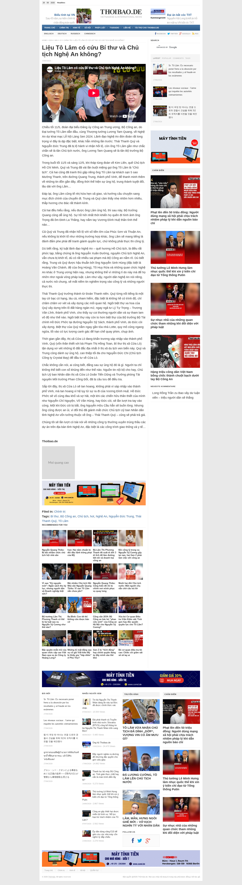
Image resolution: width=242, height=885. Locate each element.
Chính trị (64, 28)
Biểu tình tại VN (64, 14)
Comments (178, 58)
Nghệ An (101, 516)
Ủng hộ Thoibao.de (73, 3)
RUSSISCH (75, 34)
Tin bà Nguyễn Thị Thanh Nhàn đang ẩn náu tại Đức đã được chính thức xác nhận (100, 704)
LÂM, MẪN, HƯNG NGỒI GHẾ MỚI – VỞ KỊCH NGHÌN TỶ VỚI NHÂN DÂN (141, 822)
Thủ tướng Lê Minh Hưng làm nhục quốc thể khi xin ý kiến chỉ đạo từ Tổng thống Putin (173, 271)
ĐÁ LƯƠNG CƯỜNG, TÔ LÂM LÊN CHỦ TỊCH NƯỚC (140, 778)
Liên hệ (127, 28)
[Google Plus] (150, 842)
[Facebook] (134, 842)
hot (92, 516)
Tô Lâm (63, 521)
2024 (51, 40)
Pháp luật (100, 28)
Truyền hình (131, 694)
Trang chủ (49, 28)
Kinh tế (76, 28)
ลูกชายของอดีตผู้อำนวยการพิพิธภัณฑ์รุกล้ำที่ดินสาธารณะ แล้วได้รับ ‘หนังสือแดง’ (61, 755)
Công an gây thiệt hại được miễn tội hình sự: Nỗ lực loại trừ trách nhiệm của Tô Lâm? (100, 815)
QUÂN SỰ (94, 870)
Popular (166, 58)
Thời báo (51, 877)
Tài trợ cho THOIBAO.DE (147, 28)
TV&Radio (114, 28)
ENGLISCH (49, 34)
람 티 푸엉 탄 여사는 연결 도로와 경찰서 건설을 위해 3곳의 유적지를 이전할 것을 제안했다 (61, 738)
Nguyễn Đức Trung (121, 516)
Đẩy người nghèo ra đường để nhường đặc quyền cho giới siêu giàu (106, 757)
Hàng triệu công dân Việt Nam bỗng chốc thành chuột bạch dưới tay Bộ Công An (175, 375)
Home (44, 40)
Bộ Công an (68, 516)
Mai (56, 40)
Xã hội (87, 28)
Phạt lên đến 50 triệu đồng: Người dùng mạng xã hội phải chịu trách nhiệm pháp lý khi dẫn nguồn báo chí (175, 218)
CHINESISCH (89, 34)
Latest (156, 58)
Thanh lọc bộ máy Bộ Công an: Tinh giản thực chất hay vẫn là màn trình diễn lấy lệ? (100, 775)
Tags (187, 58)
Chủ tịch (83, 516)
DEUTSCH (62, 34)
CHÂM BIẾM (158, 170)
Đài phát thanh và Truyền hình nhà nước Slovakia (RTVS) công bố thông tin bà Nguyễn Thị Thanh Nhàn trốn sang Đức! (100, 725)
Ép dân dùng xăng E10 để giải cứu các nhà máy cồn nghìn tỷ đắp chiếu (105, 834)
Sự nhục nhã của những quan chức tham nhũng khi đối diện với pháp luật (174, 323)
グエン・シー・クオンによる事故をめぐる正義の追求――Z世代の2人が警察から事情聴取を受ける (61, 773)
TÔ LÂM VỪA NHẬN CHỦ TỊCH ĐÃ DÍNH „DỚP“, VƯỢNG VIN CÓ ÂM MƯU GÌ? (140, 733)
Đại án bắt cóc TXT (179, 14)
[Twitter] (141, 842)
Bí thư (55, 516)
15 (61, 40)
